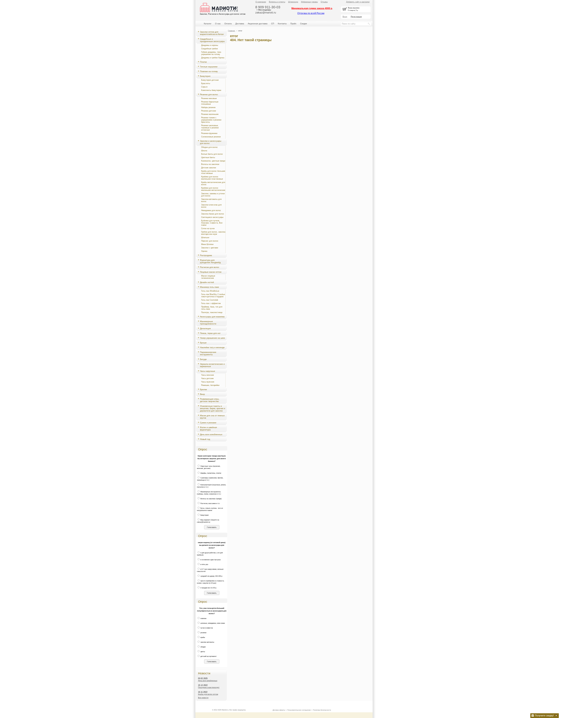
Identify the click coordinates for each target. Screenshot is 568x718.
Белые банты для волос (212, 154)
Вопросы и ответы (277, 2)
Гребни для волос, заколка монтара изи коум (213, 233)
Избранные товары (309, 2)
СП (272, 23)
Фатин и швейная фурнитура (208, 428)
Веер (202, 394)
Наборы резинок (208, 107)
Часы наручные (207, 371)
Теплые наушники (208, 66)
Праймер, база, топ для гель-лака (211, 308)
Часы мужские (207, 382)
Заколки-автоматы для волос (211, 200)
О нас (218, 23)
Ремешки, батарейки (210, 385)
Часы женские (207, 375)
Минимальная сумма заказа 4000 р (311, 8)
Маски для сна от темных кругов (212, 416)
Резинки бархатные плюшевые (209, 103)
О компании (260, 2)
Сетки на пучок (208, 228)
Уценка (204, 251)
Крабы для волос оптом (208, 694)
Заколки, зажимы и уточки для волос (213, 194)
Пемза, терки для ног (210, 333)
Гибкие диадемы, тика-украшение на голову (211, 53)
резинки (203, 632)
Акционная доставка (257, 23)
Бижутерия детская (210, 80)
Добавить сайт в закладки (357, 2)
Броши (203, 342)
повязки (203, 618)
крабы (202, 637)
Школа (204, 150)
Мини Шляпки (207, 244)
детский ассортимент (208, 656)
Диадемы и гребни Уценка (212, 58)
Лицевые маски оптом (210, 272)
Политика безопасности (322, 710)
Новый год (205, 439)
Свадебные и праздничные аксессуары (212, 40)
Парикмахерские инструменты (208, 353)
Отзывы (324, 2)
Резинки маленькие (209, 114)
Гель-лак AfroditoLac (210, 291)
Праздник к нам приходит (209, 687)
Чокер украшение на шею (212, 338)
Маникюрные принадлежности (208, 322)
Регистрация (356, 17)
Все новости (203, 698)
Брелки (203, 389)
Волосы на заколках (210, 164)
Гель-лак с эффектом (211, 303)
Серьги (204, 87)
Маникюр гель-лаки (209, 287)
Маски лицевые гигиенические (208, 277)
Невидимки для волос (211, 210)
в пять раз (204, 564)
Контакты (282, 23)
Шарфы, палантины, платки (210, 473)
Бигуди (203, 359)
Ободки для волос (209, 147)
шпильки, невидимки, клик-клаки (212, 623)
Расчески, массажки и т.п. (210, 503)
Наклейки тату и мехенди (212, 347)
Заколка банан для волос (212, 214)
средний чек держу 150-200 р (211, 576)
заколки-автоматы (207, 642)
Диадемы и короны (209, 45)
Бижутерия (205, 76)
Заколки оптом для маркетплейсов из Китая (212, 33)
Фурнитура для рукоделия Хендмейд (210, 261)
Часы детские (207, 378)
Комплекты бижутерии (211, 90)
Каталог (207, 23)
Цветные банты (208, 157)
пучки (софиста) (206, 628)
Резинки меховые (209, 98)
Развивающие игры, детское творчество (209, 400)
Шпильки (205, 237)
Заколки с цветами (209, 248)
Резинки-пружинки (209, 133)
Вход (345, 17)
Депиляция (205, 328)
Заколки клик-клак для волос (211, 206)
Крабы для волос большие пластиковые (213, 172)
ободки (203, 647)
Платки (203, 62)
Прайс (293, 23)
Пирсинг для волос (209, 241)
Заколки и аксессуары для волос (210, 142)
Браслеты (205, 83)
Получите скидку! (544, 715)
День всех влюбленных (211, 434)
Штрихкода (293, 2)
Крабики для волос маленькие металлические (213, 189)
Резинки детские (208, 111)
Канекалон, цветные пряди (213, 161)
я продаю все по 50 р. (208, 588)
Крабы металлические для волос (213, 183)
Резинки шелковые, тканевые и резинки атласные (210, 127)
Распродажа (206, 255)
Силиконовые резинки (211, 137)
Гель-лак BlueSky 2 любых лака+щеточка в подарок (213, 295)
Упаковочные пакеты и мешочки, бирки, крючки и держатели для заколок (212, 408)
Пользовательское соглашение (299, 710)
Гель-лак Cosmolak (209, 300)
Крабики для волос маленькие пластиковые (212, 178)
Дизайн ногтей (207, 282)
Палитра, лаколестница (211, 312)
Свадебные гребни (209, 49)
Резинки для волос (209, 94)
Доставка (239, 23)
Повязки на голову (209, 71)
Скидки (303, 23)
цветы (202, 651)
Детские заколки (208, 168)
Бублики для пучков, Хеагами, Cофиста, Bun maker (211, 222)
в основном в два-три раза (210, 560)
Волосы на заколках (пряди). (211, 499)
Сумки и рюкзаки (208, 422)
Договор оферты (279, 710)
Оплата (228, 23)
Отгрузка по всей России (310, 13)
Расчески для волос (209, 267)
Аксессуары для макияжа (212, 316)
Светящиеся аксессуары (212, 217)
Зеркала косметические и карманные (212, 365)
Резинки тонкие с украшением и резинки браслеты (211, 119)
